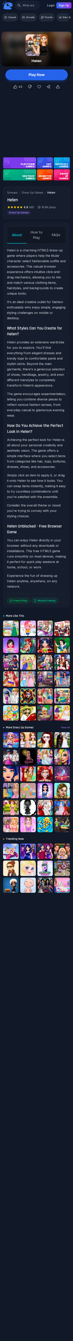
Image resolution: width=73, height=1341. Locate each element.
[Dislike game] (30, 87)
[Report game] (58, 87)
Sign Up (64, 5)
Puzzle (49, 17)
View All (65, 727)
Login (51, 5)
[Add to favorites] (39, 87)
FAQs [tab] (56, 235)
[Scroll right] (70, 17)
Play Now (37, 75)
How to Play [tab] (36, 235)
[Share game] (48, 86)
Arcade (30, 17)
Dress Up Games (32, 192)
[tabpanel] (36, 426)
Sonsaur (12, 192)
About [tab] (17, 235)
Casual (12, 17)
